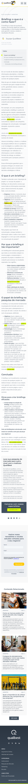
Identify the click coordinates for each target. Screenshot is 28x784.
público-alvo (11, 119)
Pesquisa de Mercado (7, 764)
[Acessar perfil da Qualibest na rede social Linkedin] (19, 743)
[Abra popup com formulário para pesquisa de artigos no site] (25, 3)
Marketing (4, 766)
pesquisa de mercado (15, 133)
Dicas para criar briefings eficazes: (13, 64)
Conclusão (6, 62)
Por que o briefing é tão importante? (13, 57)
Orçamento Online (6, 751)
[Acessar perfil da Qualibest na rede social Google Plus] (15, 743)
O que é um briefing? (9, 55)
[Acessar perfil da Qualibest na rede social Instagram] (8, 743)
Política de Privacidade (7, 776)
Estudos (3, 769)
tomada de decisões (13, 281)
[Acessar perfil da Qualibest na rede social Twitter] (12, 743)
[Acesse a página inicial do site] (14, 735)
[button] (22, 3)
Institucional (5, 761)
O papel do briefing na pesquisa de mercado (14, 59)
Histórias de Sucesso (7, 754)
